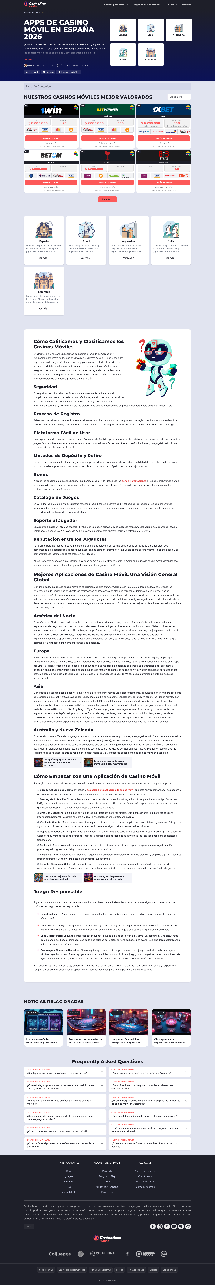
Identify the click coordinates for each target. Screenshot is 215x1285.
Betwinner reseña (107, 143)
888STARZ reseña (163, 187)
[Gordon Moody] (145, 1254)
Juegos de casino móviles (146, 4)
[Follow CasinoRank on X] (167, 1226)
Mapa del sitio (69, 1192)
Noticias (186, 4)
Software (69, 1181)
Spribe (107, 1181)
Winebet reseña (107, 187)
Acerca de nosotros (145, 1171)
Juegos (69, 1176)
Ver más (106, 199)
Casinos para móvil (114, 4)
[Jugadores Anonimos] (81, 1254)
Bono (69, 1171)
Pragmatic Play (107, 1176)
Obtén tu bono (51, 138)
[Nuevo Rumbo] (127, 1254)
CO (27, 1226)
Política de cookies (107, 1280)
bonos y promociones (134, 480)
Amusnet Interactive (107, 1186)
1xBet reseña (163, 143)
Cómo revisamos (145, 1186)
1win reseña (51, 143)
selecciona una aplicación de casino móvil (110, 789)
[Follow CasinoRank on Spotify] (181, 1226)
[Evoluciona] (104, 1254)
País (69, 1186)
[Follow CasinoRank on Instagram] (160, 1226)
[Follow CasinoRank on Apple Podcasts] (188, 1226)
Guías (171, 4)
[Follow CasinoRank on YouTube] (174, 1226)
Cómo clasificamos (145, 1181)
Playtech (107, 1171)
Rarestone (107, 1192)
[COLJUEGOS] (60, 1254)
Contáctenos (145, 1176)
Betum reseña (51, 187)
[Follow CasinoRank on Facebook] (153, 1226)
